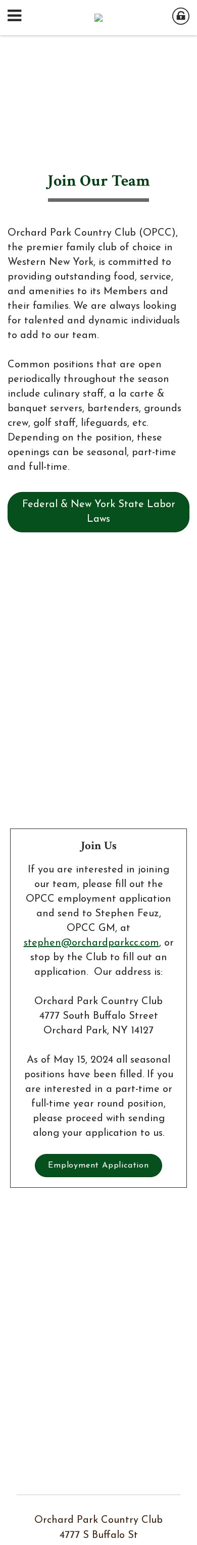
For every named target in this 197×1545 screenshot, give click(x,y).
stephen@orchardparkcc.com (91, 943)
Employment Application (98, 1166)
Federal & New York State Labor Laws (98, 512)
